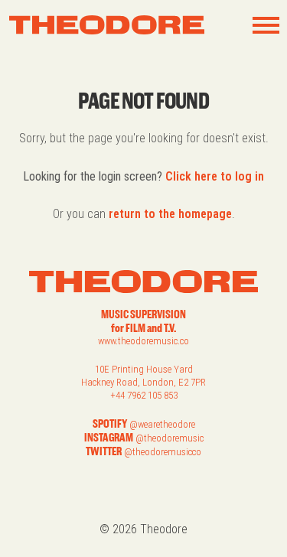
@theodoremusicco (162, 452)
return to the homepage (170, 214)
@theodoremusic (169, 438)
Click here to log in (214, 176)
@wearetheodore (162, 424)
